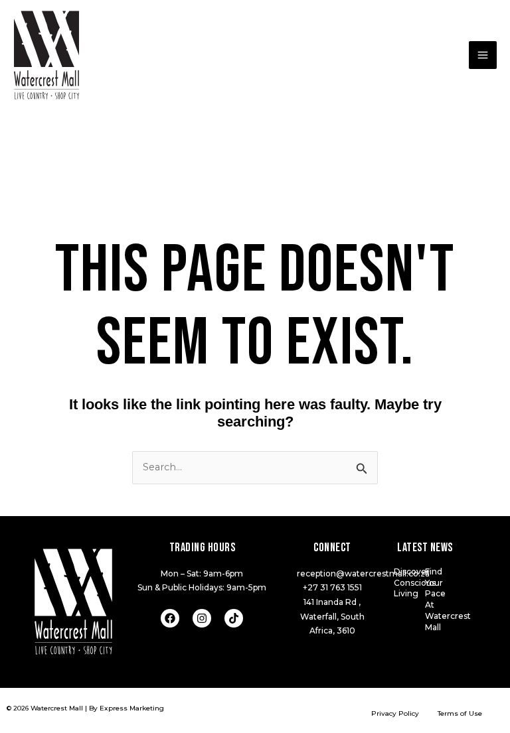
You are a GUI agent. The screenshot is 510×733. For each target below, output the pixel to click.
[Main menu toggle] (483, 55)
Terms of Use (460, 713)
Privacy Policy (395, 713)
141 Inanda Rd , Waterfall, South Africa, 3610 (332, 616)
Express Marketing (132, 708)
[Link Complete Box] (409, 583)
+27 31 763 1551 (332, 587)
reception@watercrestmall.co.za (363, 573)
